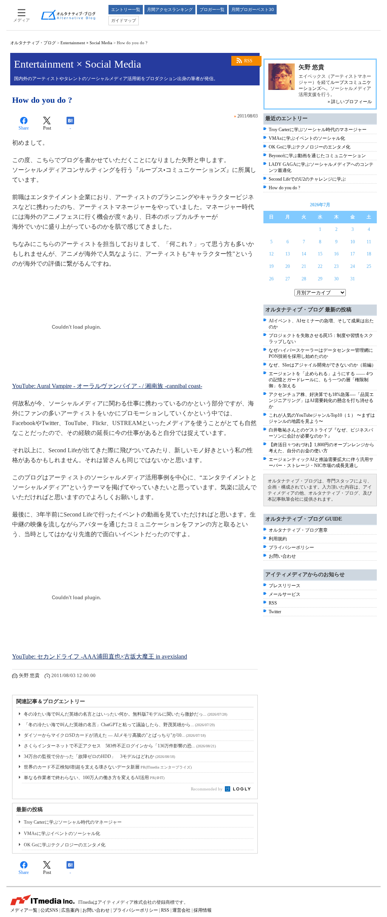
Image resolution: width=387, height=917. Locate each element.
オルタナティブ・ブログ (33, 42)
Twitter (275, 611)
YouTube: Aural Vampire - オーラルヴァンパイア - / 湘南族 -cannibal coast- (107, 386)
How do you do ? (284, 187)
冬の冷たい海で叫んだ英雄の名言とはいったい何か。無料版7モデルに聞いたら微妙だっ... (125, 714)
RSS (248, 60)
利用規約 (278, 538)
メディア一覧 (23, 910)
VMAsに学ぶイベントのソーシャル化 (62, 833)
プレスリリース (284, 585)
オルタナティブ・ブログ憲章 (298, 530)
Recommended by (207, 789)
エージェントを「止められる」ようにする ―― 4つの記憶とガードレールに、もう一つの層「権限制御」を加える (321, 379)
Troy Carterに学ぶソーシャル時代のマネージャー (73, 822)
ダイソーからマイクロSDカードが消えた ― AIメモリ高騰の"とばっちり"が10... (115, 735)
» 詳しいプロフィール (350, 101)
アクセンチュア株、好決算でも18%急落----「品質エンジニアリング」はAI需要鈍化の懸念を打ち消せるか (321, 400)
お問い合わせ (282, 556)
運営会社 (181, 910)
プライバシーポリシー (291, 547)
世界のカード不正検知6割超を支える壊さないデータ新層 (108, 767)
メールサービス (284, 594)
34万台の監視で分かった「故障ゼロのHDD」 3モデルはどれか (99, 756)
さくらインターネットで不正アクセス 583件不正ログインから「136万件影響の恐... (120, 745)
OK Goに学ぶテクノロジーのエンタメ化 (64, 844)
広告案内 (70, 910)
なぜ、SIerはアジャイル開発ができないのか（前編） (322, 365)
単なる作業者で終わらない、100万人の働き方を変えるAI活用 (94, 777)
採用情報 (203, 910)
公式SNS (49, 910)
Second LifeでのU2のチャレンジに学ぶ (307, 179)
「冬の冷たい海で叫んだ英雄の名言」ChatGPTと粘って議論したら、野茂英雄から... (119, 724)
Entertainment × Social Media (86, 42)
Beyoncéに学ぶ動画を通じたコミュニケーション (317, 155)
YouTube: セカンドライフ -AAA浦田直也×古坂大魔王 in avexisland (99, 656)
